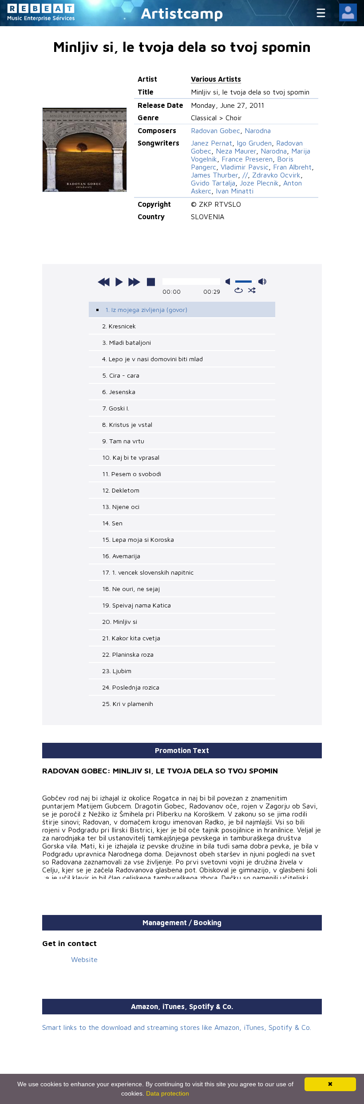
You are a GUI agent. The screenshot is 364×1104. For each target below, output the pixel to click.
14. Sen (112, 523)
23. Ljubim (116, 670)
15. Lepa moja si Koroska (138, 539)
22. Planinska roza (128, 654)
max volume (262, 281)
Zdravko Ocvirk (276, 175)
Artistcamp (182, 13)
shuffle (251, 290)
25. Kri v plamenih (127, 703)
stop (151, 282)
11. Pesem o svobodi (131, 473)
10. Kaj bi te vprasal (130, 457)
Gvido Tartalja (213, 183)
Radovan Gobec (215, 130)
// (245, 175)
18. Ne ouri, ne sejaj (131, 588)
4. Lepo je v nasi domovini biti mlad (152, 359)
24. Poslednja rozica (130, 687)
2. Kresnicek (119, 326)
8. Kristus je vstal (127, 424)
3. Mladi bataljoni (126, 342)
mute (229, 281)
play (119, 282)
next (134, 282)
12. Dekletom (120, 490)
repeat (238, 290)
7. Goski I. (115, 408)
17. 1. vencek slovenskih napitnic (148, 572)
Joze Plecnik (259, 183)
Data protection (167, 1093)
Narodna (258, 130)
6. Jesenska (118, 391)
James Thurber (214, 175)
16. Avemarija (121, 556)
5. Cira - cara (120, 375)
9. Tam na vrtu (123, 441)
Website (84, 959)
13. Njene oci (120, 506)
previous (104, 282)
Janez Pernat (211, 143)
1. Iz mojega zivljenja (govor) (146, 309)
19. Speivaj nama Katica (136, 605)
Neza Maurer (236, 151)
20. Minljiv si (119, 621)
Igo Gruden (254, 143)
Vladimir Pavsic (245, 167)
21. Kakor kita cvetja (131, 638)
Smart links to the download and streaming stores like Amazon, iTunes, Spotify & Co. (176, 1027)
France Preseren (247, 159)
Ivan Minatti (234, 191)
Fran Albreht (292, 167)
